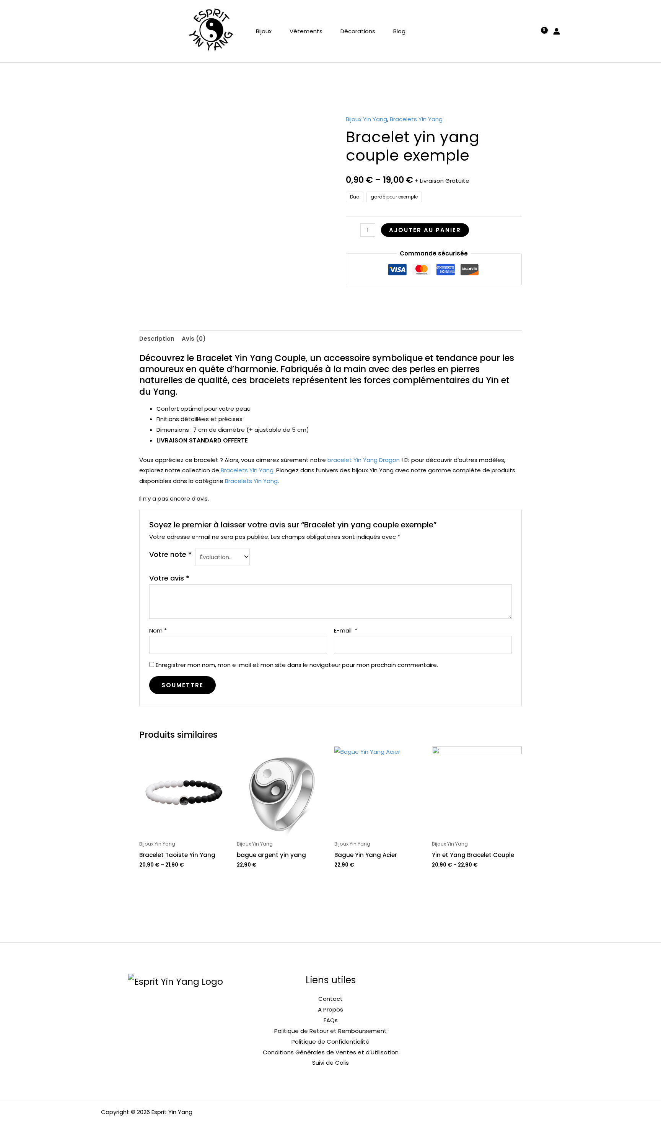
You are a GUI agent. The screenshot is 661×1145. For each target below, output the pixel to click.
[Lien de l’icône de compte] (556, 31)
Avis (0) (194, 339)
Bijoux (264, 31)
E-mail (345, 630)
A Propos (330, 1009)
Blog (399, 31)
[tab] (156, 338)
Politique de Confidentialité (330, 1042)
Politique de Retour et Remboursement (330, 1031)
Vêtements (306, 31)
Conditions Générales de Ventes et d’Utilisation (331, 1052)
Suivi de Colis (330, 1063)
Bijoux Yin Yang (366, 119)
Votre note (170, 554)
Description (156, 339)
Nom (158, 630)
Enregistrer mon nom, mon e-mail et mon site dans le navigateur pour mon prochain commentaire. (297, 665)
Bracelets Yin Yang (416, 119)
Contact (330, 999)
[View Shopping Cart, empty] (540, 31)
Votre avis (169, 578)
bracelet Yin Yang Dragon (363, 460)
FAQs (331, 1020)
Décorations (357, 31)
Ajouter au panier (425, 230)
